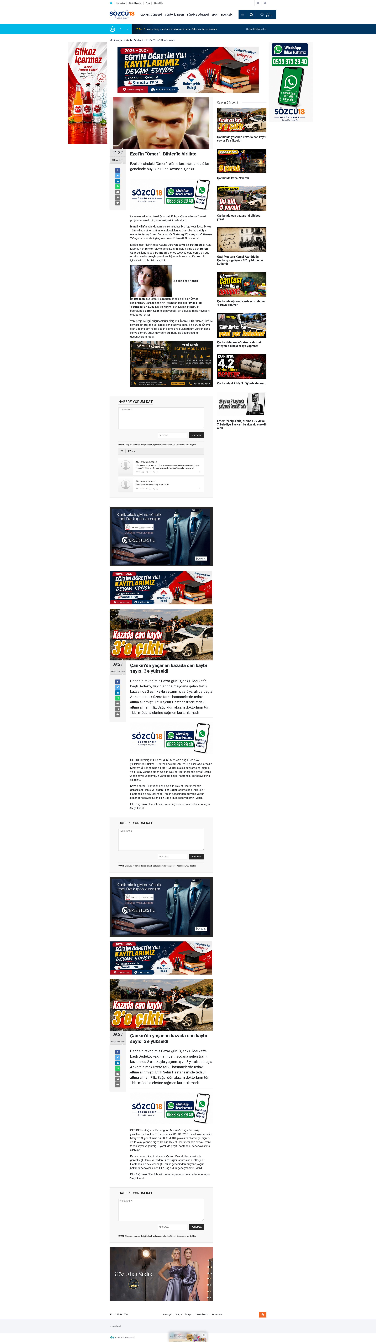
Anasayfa (167, 1314)
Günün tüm (256, 29)
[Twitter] (117, 175)
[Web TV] (257, 2)
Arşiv (148, 3)
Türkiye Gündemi (198, 14)
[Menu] (242, 15)
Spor (215, 14)
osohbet (117, 1326)
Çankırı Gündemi (151, 14)
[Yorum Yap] (117, 202)
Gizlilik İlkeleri (202, 1314)
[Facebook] (117, 170)
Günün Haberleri (135, 3)
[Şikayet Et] (199, 472)
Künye (179, 1314)
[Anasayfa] (111, 3)
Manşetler (120, 3)
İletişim (188, 1314)
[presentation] (120, 29)
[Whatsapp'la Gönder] (117, 186)
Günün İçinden (174, 14)
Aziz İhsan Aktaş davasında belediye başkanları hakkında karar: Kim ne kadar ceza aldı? (186, 27)
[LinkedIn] (117, 181)
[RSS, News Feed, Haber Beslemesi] (262, 1315)
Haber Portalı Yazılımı (124, 1337)
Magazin (227, 14)
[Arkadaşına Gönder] (117, 192)
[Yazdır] (117, 197)
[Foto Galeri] (264, 2)
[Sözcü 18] (122, 14)
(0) (149, 472)
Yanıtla (141, 472)
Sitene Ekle (158, 3)
